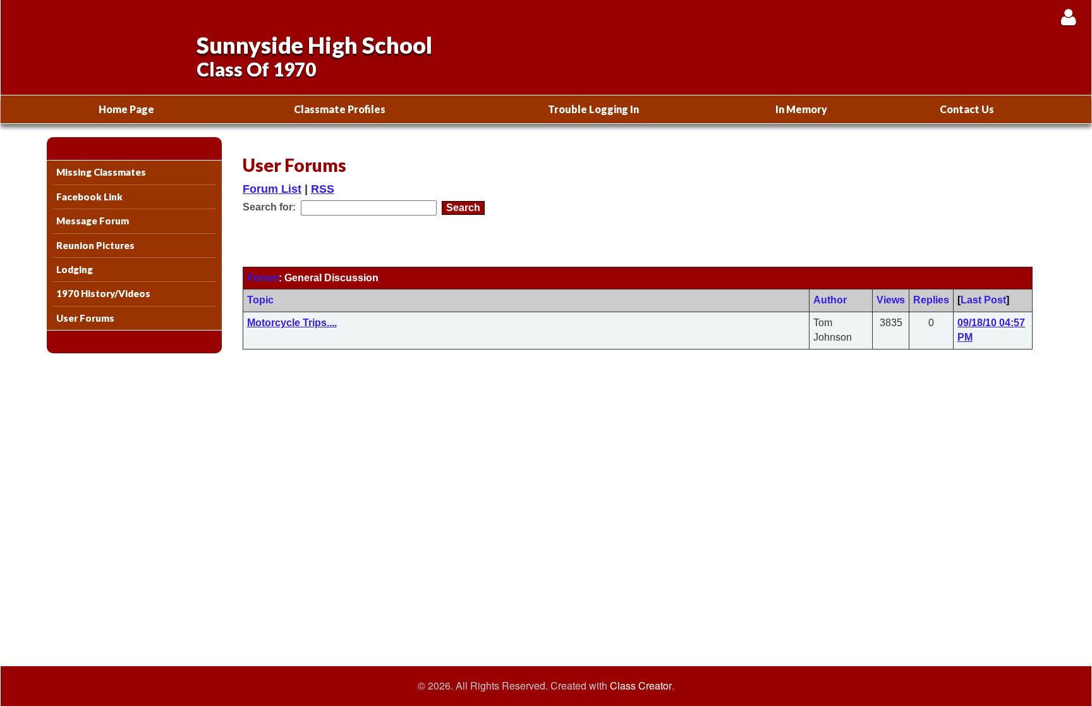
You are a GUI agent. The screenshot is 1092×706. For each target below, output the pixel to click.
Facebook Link (89, 196)
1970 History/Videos (103, 293)
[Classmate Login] (1068, 16)
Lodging (74, 269)
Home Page (126, 109)
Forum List (272, 189)
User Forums (85, 318)
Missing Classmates (101, 172)
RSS (322, 189)
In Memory (801, 109)
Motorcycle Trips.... (292, 322)
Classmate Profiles (339, 109)
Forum (263, 277)
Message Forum (92, 220)
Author (830, 300)
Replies (931, 300)
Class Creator (641, 686)
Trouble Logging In (593, 109)
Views (891, 300)
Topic (260, 300)
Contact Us (967, 109)
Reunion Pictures (95, 245)
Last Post (983, 300)
